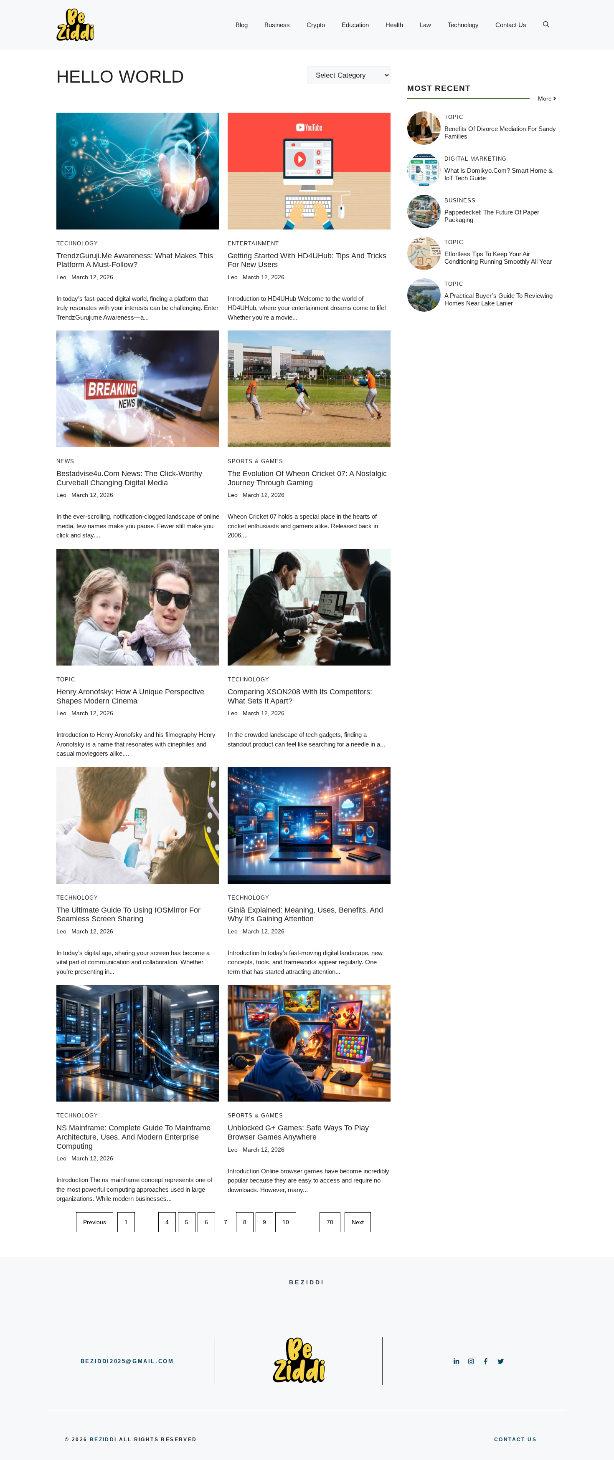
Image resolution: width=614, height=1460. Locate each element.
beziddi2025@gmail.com (127, 1361)
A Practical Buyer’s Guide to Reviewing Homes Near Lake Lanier (498, 299)
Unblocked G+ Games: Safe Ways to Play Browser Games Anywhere (298, 1132)
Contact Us (510, 24)
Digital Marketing (475, 158)
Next (358, 1222)
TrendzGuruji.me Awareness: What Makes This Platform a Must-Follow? (134, 260)
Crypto (316, 24)
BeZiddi (103, 1439)
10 (285, 1222)
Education (355, 24)
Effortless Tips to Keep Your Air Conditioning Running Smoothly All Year (498, 257)
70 (330, 1222)
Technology (463, 24)
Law (425, 24)
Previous (94, 1222)
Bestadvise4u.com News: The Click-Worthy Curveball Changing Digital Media (129, 478)
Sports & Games (255, 461)
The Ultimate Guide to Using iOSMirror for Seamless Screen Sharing (128, 914)
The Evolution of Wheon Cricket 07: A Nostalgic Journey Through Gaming (307, 478)
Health (394, 24)
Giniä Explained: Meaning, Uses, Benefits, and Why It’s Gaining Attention (305, 914)
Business (277, 24)
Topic (65, 679)
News (65, 461)
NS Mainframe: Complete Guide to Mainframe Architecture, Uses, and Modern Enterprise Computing (133, 1137)
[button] (546, 25)
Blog (242, 24)
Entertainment (253, 243)
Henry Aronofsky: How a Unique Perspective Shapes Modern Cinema (130, 696)
